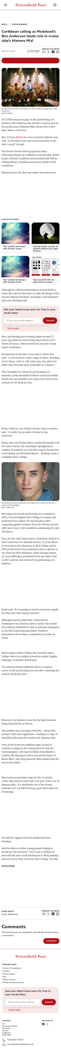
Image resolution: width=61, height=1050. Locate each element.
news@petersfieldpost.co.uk (20, 1044)
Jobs (4, 976)
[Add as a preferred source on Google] (33, 51)
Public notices (8, 979)
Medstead (21, 137)
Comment (51, 941)
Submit (50, 320)
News (4, 24)
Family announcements (13, 982)
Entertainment (19, 24)
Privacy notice (13, 328)
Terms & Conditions (11, 968)
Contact (6, 971)
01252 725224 (16, 1040)
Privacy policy (8, 973)
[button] (5, 5)
